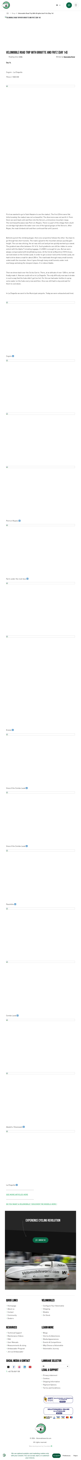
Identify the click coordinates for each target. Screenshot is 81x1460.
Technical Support (15, 1333)
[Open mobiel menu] (76, 5)
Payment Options (50, 1385)
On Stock (46, 1315)
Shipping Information (51, 1381)
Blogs (14, 13)
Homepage (12, 1306)
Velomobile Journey (51, 1348)
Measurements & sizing (17, 1345)
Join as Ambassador (15, 1352)
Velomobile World (69, 57)
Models (46, 1312)
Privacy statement (50, 1375)
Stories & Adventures (51, 1336)
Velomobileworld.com (43, 1438)
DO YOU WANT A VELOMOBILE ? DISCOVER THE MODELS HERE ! (31, 1204)
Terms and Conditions (51, 1388)
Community (12, 1315)
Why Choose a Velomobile (53, 1345)
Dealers (11, 1318)
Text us (69, 5)
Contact (11, 1312)
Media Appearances (51, 1339)
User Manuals (13, 1342)
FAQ (9, 1339)
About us (11, 1309)
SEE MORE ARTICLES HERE (17, 1194)
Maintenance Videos (15, 1336)
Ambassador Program (16, 1348)
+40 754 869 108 (14, 1371)
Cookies (46, 1378)
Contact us (42, 1240)
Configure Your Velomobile (53, 1306)
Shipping (46, 1309)
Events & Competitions (52, 1342)
